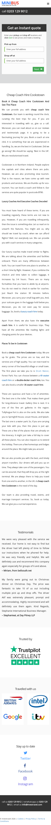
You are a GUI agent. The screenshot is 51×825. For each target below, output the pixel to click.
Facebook (25, 771)
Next (37, 69)
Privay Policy (31, 819)
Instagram (25, 784)
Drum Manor (42, 371)
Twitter (25, 758)
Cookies (20, 819)
